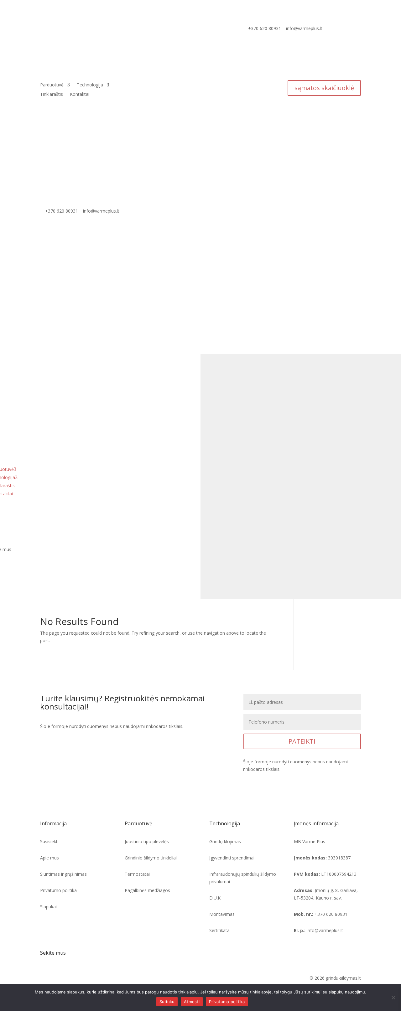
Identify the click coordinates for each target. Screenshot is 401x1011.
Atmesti (192, 1001)
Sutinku (167, 1001)
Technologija (90, 85)
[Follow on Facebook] (45, 979)
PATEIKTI (302, 741)
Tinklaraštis (51, 94)
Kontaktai (79, 94)
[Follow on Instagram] (58, 979)
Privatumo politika (227, 1001)
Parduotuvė (52, 85)
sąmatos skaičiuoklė (324, 88)
